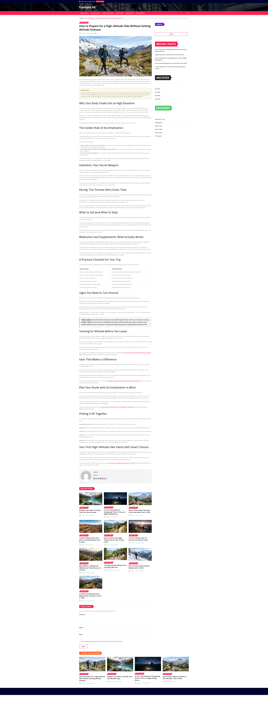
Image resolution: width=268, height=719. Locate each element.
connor (83, 33)
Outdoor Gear (95, 13)
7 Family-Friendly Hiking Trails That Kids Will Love (115, 566)
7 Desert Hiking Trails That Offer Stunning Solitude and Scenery (89, 539)
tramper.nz (87, 7)
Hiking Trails (84, 13)
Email (81, 634)
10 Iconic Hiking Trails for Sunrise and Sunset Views (138, 538)
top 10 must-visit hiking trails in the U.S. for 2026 (121, 463)
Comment (82, 614)
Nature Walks (140, 13)
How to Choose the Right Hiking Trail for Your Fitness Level (114, 539)
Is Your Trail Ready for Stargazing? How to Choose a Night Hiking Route (115, 512)
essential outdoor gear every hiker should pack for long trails (124, 381)
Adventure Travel (107, 13)
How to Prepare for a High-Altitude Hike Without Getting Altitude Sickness (103, 18)
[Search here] (188, 13)
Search (159, 24)
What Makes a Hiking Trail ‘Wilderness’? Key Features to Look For (90, 567)
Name (81, 627)
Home (81, 18)
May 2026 (157, 95)
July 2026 (157, 89)
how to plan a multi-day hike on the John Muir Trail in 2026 (118, 407)
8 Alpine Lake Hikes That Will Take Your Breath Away (89, 511)
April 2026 (157, 99)
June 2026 (157, 92)
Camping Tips (130, 13)
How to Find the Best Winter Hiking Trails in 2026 (139, 566)
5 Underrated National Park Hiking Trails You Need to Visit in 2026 (90, 595)
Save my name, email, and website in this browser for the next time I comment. (101, 641)
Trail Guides (119, 13)
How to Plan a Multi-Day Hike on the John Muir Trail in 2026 (139, 511)
